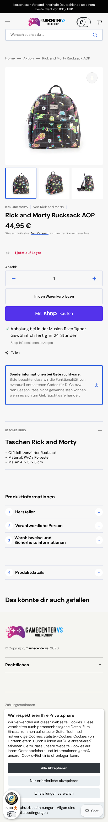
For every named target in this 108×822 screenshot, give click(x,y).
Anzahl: (11, 267)
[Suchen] (96, 35)
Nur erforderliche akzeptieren (54, 781)
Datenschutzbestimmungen (31, 807)
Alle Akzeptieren (54, 768)
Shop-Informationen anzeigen (31, 343)
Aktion (28, 58)
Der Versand (39, 233)
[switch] (11, 814)
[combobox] (54, 35)
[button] (7, 22)
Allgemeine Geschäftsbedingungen (41, 810)
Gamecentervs (37, 648)
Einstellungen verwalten (54, 793)
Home (10, 58)
